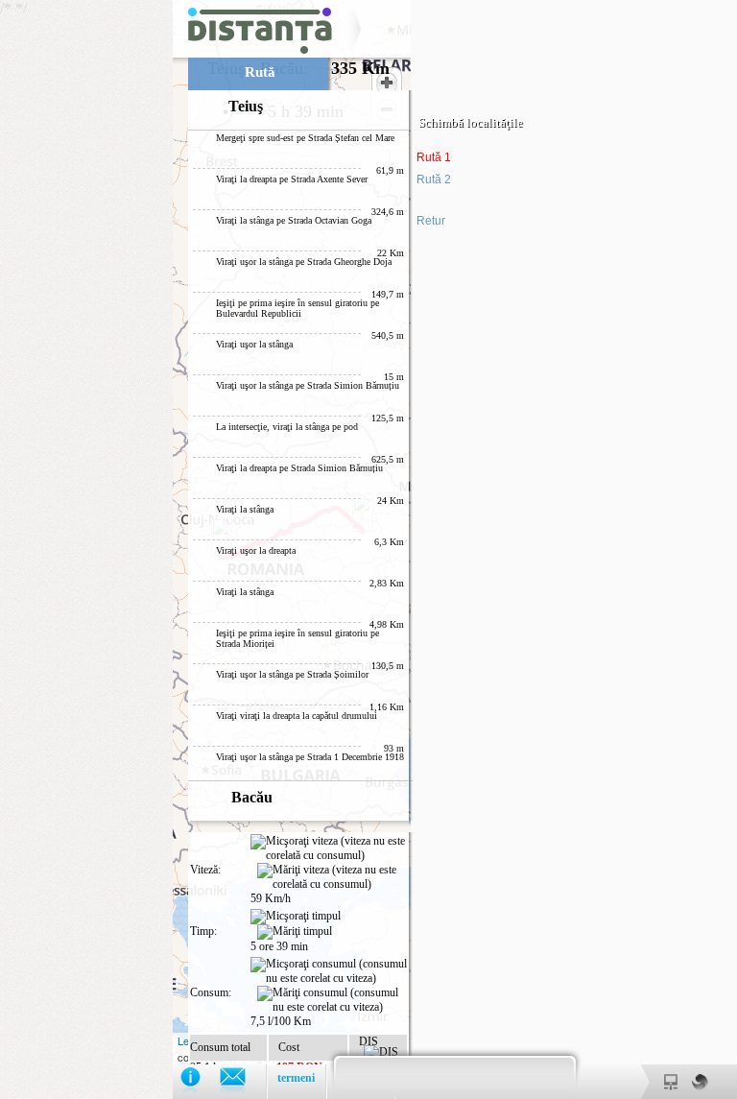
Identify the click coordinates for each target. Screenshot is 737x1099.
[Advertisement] (86, 288)
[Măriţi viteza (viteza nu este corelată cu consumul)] (332, 877)
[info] (200, 1081)
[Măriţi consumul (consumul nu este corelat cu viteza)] (332, 1000)
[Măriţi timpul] (294, 932)
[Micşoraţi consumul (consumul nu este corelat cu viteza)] (328, 971)
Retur (430, 220)
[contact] (242, 1081)
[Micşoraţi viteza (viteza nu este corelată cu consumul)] (328, 848)
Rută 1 (433, 157)
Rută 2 (433, 179)
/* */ (261, 549)
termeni (296, 1078)
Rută (260, 72)
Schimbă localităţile (470, 122)
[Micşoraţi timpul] (295, 916)
